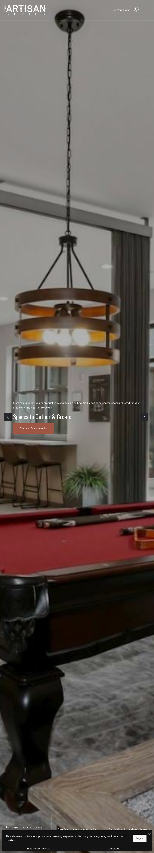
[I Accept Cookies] (149, 834)
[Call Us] (136, 10)
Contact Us (114, 848)
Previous (8, 417)
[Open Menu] (145, 10)
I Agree (140, 838)
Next (144, 417)
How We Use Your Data (39, 848)
